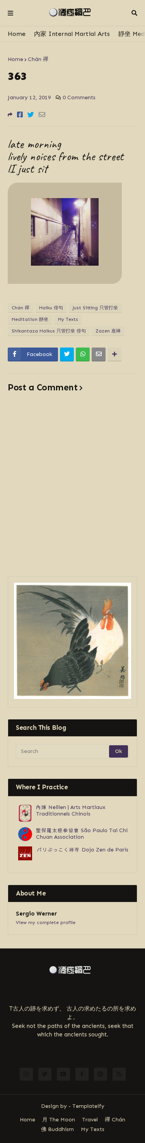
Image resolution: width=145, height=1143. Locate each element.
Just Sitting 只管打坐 (95, 307)
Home (17, 33)
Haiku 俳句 (51, 307)
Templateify (88, 1106)
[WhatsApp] (83, 354)
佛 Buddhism (57, 1129)
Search (134, 13)
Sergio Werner (36, 913)
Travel (90, 1119)
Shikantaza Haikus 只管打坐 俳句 (49, 331)
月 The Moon (58, 1119)
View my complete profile (45, 922)
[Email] (42, 114)
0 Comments (79, 97)
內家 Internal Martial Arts (72, 33)
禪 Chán (115, 1119)
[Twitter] (30, 114)
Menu (10, 13)
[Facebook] (20, 114)
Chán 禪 (38, 59)
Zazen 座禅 (108, 331)
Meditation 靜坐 (30, 319)
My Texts (68, 319)
